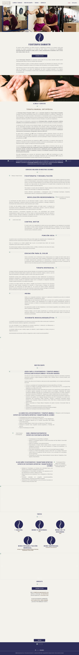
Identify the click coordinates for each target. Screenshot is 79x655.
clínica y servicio (17, 2)
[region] (39, 19)
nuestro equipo (28, 2)
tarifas (37, 2)
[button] (2, 19)
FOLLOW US (75, 2)
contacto (43, 2)
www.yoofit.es (39, 165)
